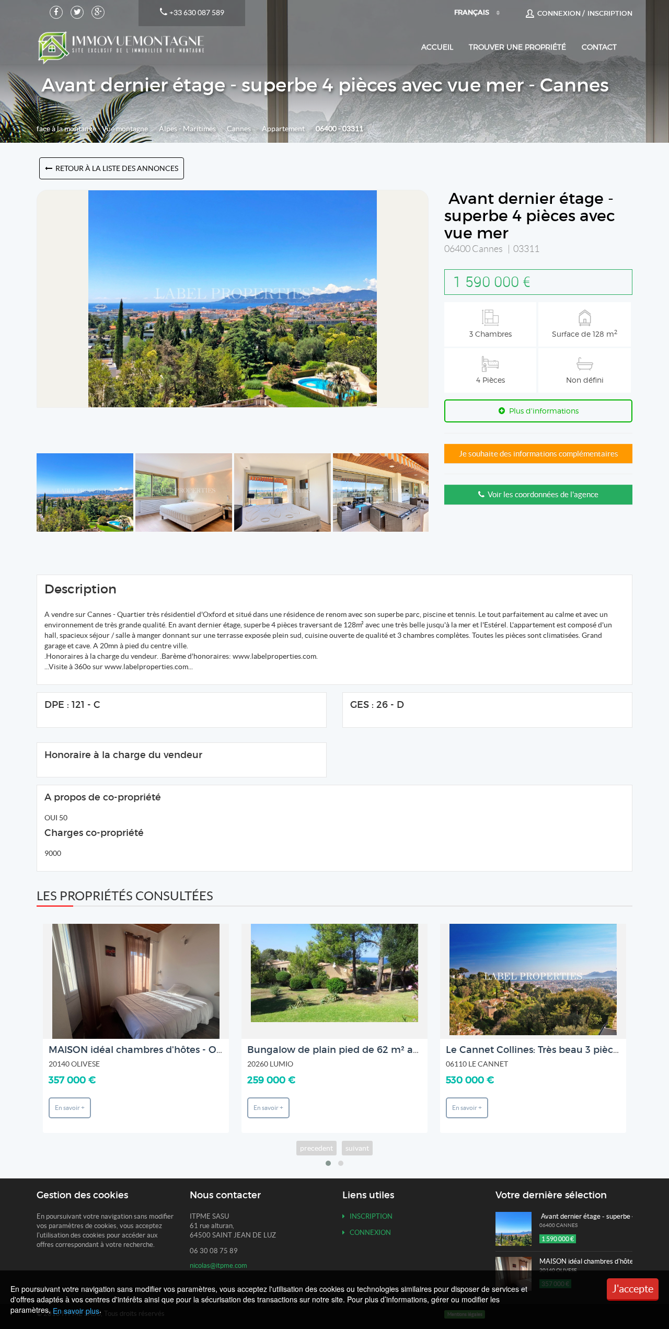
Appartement (283, 128)
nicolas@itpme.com (218, 1265)
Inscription (369, 1216)
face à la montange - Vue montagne (92, 128)
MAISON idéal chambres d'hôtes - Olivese (145, 1050)
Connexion (368, 1232)
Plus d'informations (542, 410)
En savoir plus (76, 1310)
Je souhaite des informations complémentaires (538, 453)
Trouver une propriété (517, 46)
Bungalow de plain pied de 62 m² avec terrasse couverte (379, 1050)
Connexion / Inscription (583, 13)
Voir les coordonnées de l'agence (541, 494)
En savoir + (70, 1107)
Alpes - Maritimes (187, 128)
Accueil (437, 46)
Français (472, 12)
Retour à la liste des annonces (115, 168)
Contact (599, 46)
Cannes (239, 128)
